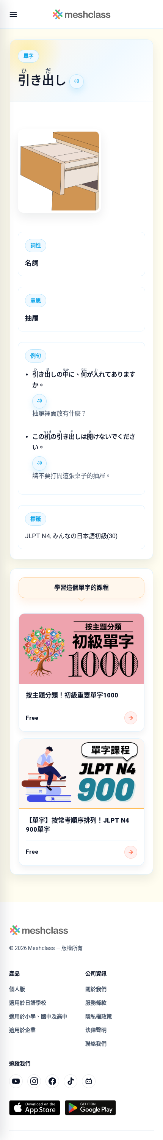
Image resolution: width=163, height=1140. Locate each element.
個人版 (17, 989)
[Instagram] (34, 1081)
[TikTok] (70, 1081)
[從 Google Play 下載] (90, 1107)
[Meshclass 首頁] (81, 14)
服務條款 (96, 1003)
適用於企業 (22, 1030)
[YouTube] (16, 1081)
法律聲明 (96, 1030)
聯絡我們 (96, 1044)
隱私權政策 (98, 1016)
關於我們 (96, 989)
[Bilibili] (89, 1081)
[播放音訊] (76, 81)
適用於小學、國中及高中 (38, 1016)
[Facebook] (52, 1081)
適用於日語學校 (27, 1003)
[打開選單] (13, 14)
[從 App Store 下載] (34, 1107)
